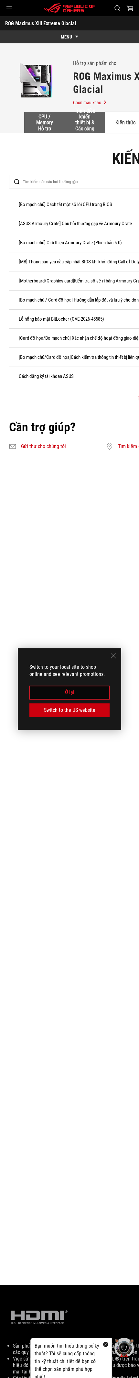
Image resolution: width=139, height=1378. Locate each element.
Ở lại (69, 692)
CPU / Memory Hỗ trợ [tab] (44, 123)
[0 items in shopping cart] (130, 8)
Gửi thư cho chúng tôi (43, 446)
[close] (113, 656)
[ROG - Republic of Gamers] (69, 8)
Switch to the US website (69, 710)
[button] (9, 8)
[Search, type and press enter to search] (117, 8)
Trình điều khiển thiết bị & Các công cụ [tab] (85, 122)
